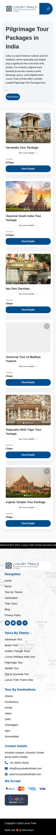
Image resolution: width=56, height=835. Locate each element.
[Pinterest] (13, 623)
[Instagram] (19, 623)
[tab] (23, 140)
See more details (26, 153)
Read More (13, 97)
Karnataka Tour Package (21, 147)
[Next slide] (45, 128)
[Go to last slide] (11, 128)
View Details (28, 168)
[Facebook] (7, 623)
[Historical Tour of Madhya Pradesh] (28, 337)
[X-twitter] (25, 623)
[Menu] (48, 8)
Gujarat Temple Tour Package (25, 502)
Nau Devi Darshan (17, 288)
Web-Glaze (28, 830)
